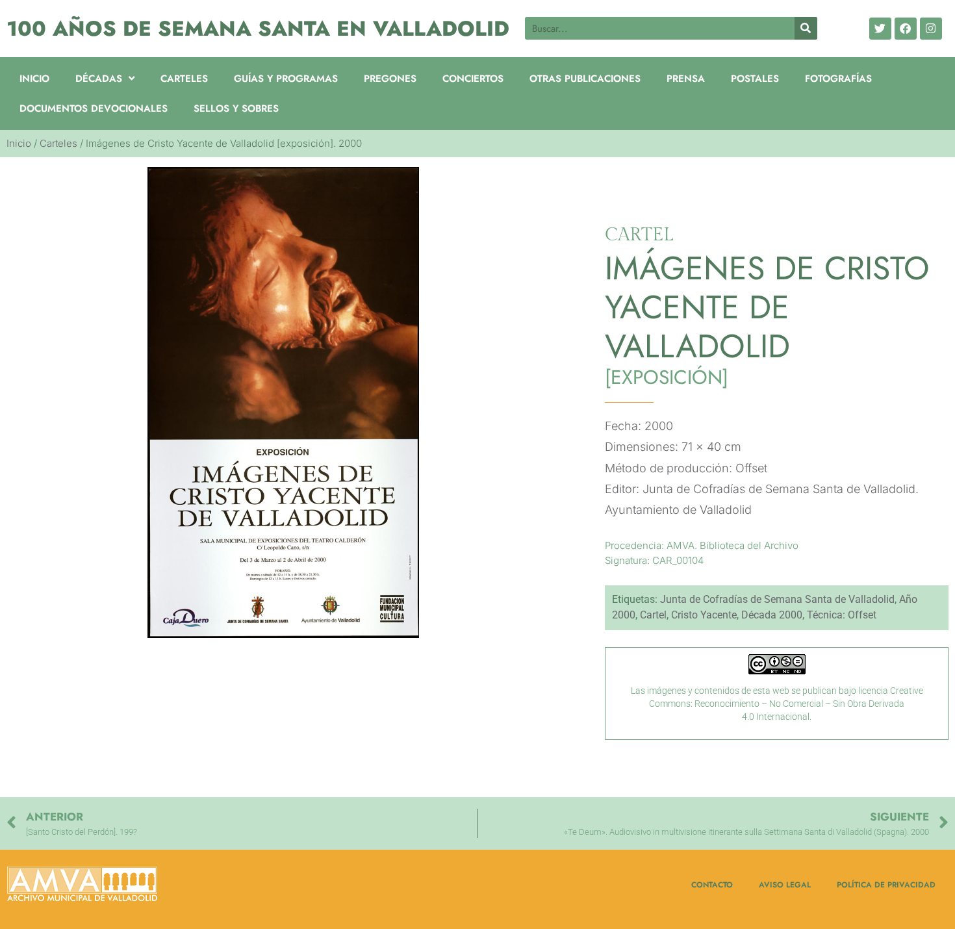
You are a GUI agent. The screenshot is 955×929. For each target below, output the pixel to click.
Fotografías (838, 78)
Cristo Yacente (704, 615)
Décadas (98, 78)
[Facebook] (906, 29)
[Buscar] (806, 28)
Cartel (653, 615)
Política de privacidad (886, 885)
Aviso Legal (785, 885)
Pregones (390, 78)
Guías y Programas (286, 78)
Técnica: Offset (841, 615)
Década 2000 (771, 615)
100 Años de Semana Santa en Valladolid (257, 29)
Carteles (184, 78)
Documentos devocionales (93, 108)
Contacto (712, 885)
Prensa (686, 78)
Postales (755, 78)
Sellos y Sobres (236, 108)
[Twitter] (880, 29)
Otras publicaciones (585, 78)
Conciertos (472, 78)
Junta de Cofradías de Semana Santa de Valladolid (777, 599)
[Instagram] (931, 29)
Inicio (34, 78)
